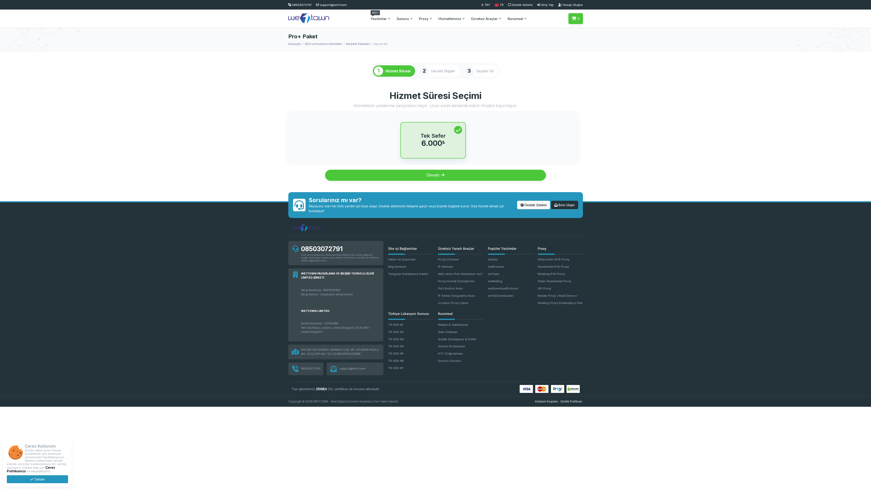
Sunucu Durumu (449, 361)
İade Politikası (448, 332)
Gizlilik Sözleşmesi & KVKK (457, 339)
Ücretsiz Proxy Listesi (453, 303)
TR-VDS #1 (395, 324)
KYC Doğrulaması (450, 353)
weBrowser (496, 266)
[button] (499, 5)
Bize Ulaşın (566, 205)
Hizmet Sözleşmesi (451, 346)
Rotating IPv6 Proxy (551, 274)
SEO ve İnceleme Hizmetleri (323, 44)
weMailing (495, 281)
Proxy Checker (448, 259)
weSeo (493, 259)
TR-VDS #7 (396, 368)
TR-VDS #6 (396, 361)
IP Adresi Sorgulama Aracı (456, 295)
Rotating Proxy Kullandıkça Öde (560, 303)
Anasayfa (294, 44)
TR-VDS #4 (396, 346)
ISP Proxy (544, 288)
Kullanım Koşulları (546, 401)
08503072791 (322, 249)
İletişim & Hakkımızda (453, 324)
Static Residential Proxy (554, 281)
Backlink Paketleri (358, 44)
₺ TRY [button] (486, 5)
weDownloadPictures (503, 288)
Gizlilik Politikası (571, 401)
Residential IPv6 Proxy (553, 266)
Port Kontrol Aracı (450, 288)
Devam (433, 175)
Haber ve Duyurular (402, 259)
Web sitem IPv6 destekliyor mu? (460, 274)
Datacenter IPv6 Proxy (553, 259)
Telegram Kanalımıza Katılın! (408, 274)
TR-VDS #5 (396, 353)
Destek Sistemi (535, 205)
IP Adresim (445, 266)
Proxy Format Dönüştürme (456, 281)
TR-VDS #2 (396, 332)
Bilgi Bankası (397, 266)
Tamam (39, 479)
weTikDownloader (501, 295)
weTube (493, 274)
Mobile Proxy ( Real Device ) (557, 295)
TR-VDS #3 (396, 339)
